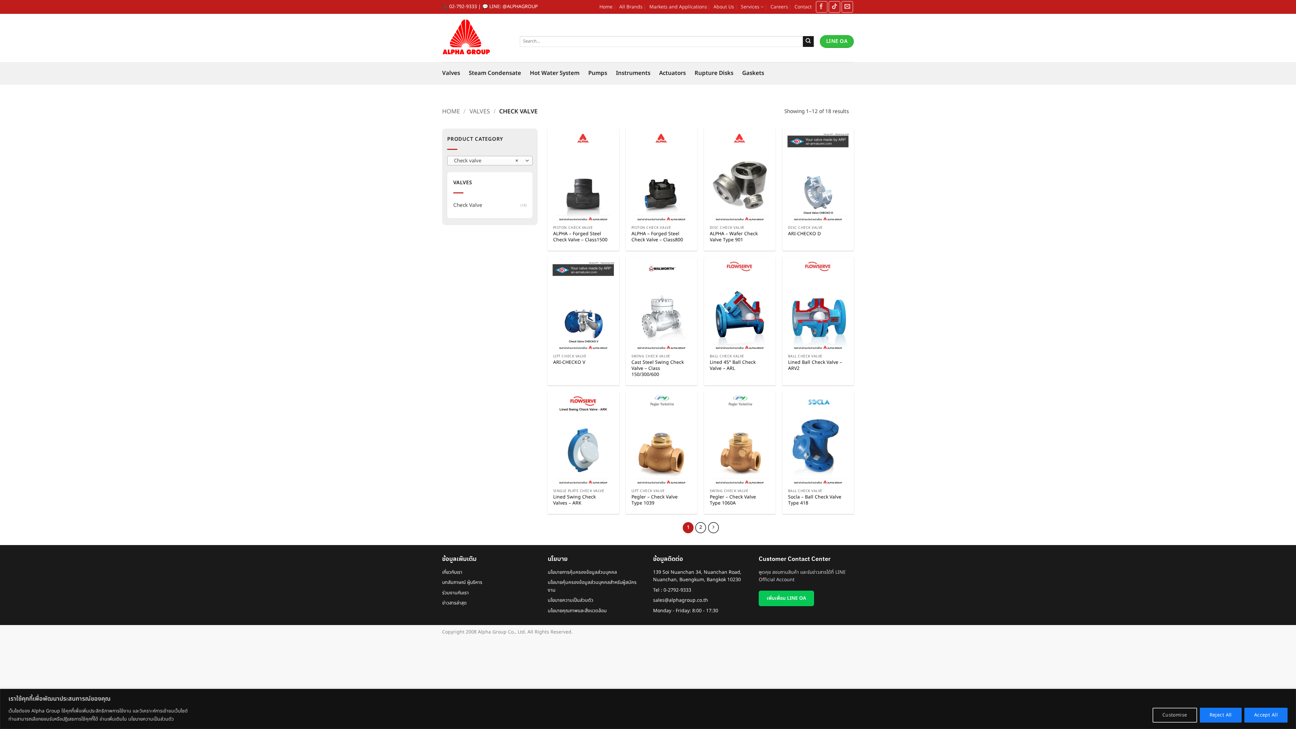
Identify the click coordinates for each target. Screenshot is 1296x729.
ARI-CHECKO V (569, 362)
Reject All (1221, 715)
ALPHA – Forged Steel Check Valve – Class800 (657, 237)
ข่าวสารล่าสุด (454, 602)
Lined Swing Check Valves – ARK (574, 500)
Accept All (1266, 715)
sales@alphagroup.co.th (680, 600)
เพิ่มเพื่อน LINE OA (786, 598)
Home (606, 6)
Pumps (597, 73)
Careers (779, 6)
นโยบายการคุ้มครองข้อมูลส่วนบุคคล (582, 572)
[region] (648, 709)
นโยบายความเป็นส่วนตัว (570, 600)
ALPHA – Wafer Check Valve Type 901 (734, 237)
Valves (451, 73)
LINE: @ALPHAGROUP (513, 6)
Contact (803, 6)
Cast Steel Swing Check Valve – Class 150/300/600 (657, 368)
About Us (723, 6)
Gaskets (753, 73)
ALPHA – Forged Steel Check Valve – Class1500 (580, 237)
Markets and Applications (678, 6)
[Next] (713, 527)
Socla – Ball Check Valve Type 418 (814, 500)
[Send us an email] (847, 7)
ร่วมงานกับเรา (455, 592)
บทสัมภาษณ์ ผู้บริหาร (462, 582)
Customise (1174, 715)
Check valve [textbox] (486, 161)
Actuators (672, 73)
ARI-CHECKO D (804, 234)
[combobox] (490, 160)
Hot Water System (554, 73)
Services (750, 6)
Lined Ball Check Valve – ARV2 (815, 365)
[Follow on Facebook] (822, 7)
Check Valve (467, 205)
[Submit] (808, 41)
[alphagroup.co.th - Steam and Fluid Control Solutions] (476, 38)
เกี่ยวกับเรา (452, 572)
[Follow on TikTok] (834, 7)
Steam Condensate (495, 73)
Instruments (633, 73)
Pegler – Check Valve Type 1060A (733, 500)
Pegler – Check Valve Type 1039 (654, 500)
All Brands (631, 6)
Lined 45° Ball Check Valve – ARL (733, 365)
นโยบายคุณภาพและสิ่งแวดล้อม (577, 610)
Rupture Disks (714, 73)
